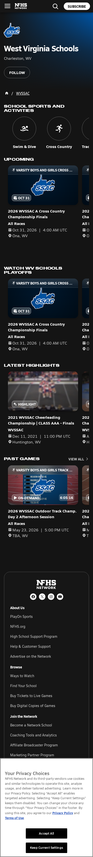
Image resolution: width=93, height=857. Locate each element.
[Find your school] (55, 6)
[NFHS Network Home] (21, 6)
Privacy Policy (62, 812)
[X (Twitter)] (42, 596)
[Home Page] (6, 93)
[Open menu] (7, 5)
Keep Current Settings (46, 847)
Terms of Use (14, 817)
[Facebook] (33, 596)
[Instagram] (51, 596)
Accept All (46, 833)
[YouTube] (60, 596)
